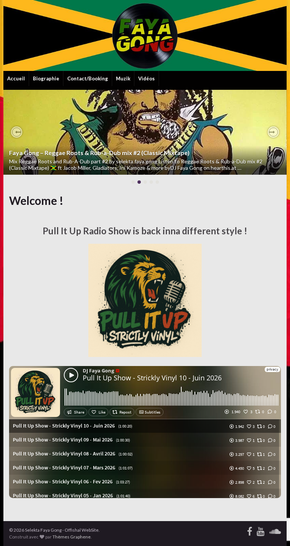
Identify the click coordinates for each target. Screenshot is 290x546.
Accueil (16, 78)
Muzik (123, 78)
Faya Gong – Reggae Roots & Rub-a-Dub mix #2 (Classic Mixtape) (99, 152)
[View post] (145, 132)
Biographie (46, 78)
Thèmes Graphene (71, 537)
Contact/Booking (87, 78)
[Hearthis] (275, 529)
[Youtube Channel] (261, 529)
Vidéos (146, 78)
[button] (16, 132)
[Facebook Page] (249, 529)
